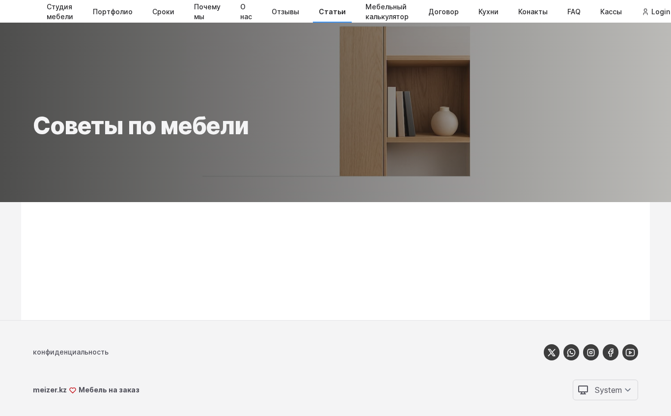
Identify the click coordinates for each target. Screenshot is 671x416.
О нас (246, 11)
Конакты (533, 11)
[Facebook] (610, 352)
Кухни (488, 11)
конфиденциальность (71, 352)
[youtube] (630, 352)
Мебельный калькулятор (387, 11)
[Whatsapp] (571, 352)
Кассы (611, 11)
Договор (443, 11)
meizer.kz (50, 390)
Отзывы (285, 11)
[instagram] (591, 352)
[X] (551, 352)
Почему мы (207, 11)
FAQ (574, 11)
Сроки (163, 11)
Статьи (332, 11)
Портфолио (113, 11)
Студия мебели (60, 11)
